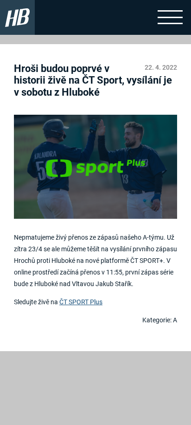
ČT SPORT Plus (80, 302)
